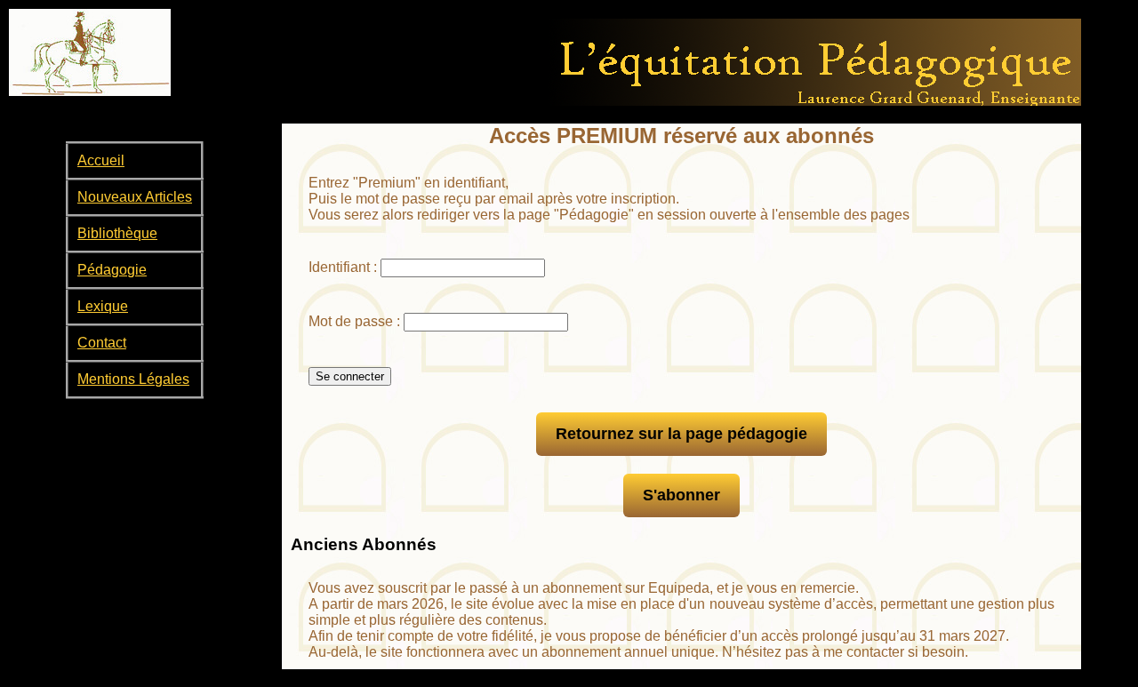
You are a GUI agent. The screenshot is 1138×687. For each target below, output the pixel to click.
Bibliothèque (117, 233)
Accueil (100, 160)
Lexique (102, 306)
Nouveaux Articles (134, 196)
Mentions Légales (133, 379)
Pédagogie (112, 269)
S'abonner (681, 495)
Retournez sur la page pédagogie (681, 434)
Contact (101, 342)
